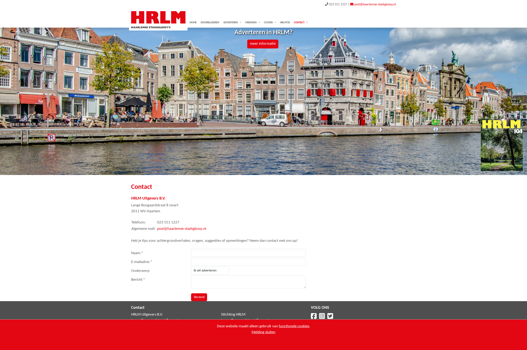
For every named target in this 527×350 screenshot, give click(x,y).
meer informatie (263, 44)
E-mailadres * (141, 262)
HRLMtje (285, 22)
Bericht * (138, 280)
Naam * (137, 253)
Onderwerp (140, 271)
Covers (268, 22)
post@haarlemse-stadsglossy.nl (181, 229)
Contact (299, 22)
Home (193, 22)
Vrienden (251, 22)
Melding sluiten (263, 332)
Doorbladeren (210, 22)
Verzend (199, 297)
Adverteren (230, 22)
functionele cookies (294, 326)
